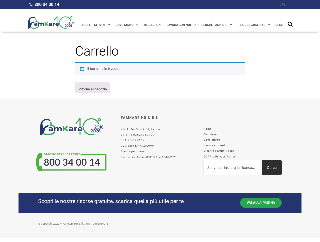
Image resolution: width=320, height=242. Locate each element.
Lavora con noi (179, 25)
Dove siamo (125, 25)
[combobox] (232, 167)
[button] (290, 24)
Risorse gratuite (251, 25)
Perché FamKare (214, 25)
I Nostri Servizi (93, 25)
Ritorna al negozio (93, 89)
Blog (279, 25)
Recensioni (153, 25)
